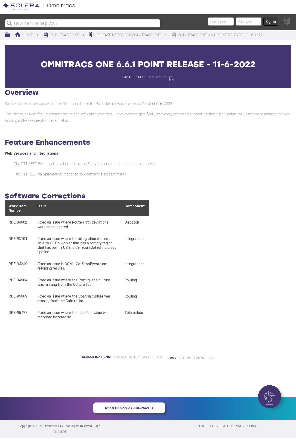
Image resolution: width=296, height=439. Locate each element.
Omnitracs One (64, 35)
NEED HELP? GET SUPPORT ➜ (129, 408)
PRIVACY (237, 426)
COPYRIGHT (219, 426)
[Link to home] (39, 9)
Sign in (270, 21)
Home (28, 35)
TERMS (252, 426)
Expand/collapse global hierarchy (10, 35)
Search (9, 24)
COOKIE (201, 426)
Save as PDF (171, 79)
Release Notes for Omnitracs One (129, 35)
